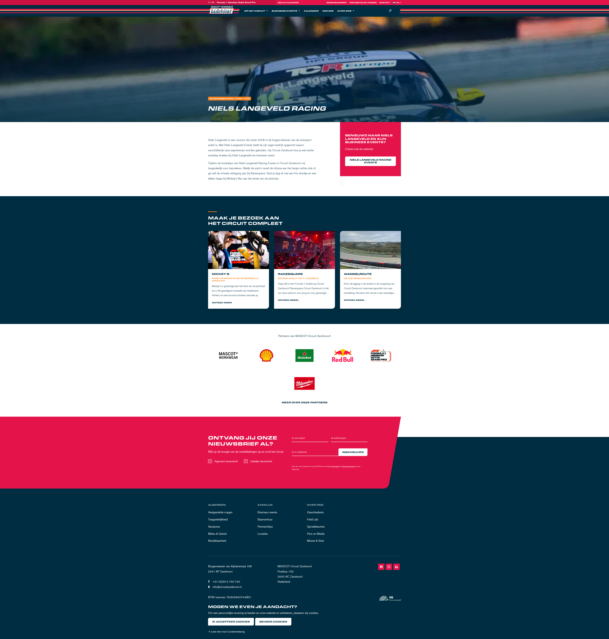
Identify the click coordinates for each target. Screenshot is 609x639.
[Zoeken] (390, 11)
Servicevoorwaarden (348, 466)
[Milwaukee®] (304, 383)
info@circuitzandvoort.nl (227, 587)
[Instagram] (389, 567)
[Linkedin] (396, 567)
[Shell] (266, 355)
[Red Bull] (343, 355)
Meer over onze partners (304, 402)
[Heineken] (304, 355)
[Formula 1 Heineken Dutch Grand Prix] (381, 355)
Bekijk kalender (288, 2)
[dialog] (304, 620)
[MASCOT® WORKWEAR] (228, 355)
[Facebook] (381, 567)
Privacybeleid (335, 466)
